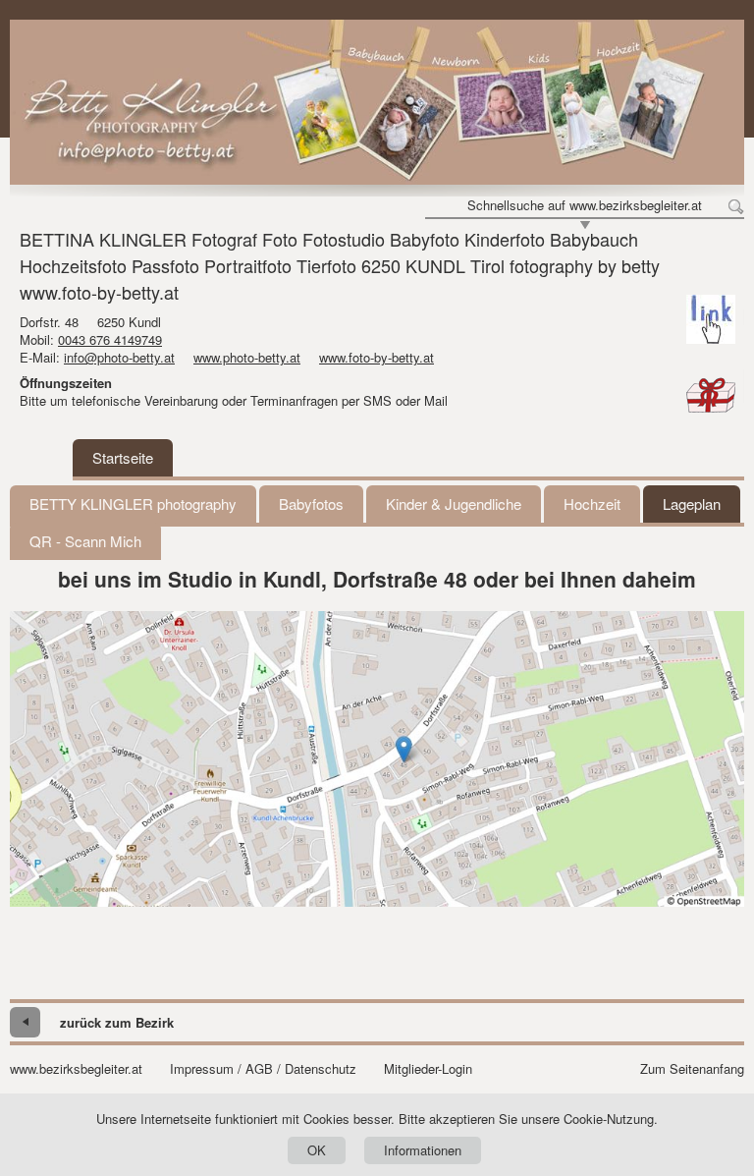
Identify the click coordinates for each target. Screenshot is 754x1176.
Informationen (422, 1150)
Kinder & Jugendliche (453, 503)
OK (316, 1150)
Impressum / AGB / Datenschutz (263, 1069)
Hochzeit (592, 503)
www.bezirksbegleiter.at (76, 1069)
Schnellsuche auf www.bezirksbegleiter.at (584, 205)
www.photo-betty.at (246, 357)
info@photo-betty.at (119, 357)
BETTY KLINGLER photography (133, 503)
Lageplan (692, 503)
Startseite (122, 457)
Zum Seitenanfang (692, 1069)
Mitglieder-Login (428, 1069)
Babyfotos (311, 503)
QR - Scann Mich (85, 541)
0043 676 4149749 (110, 339)
